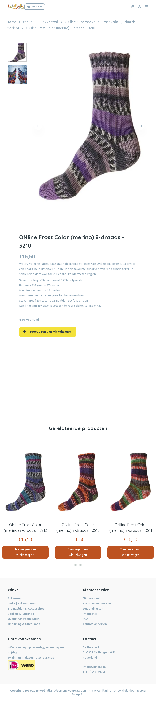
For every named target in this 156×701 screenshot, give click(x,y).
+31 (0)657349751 (94, 672)
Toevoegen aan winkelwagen (51, 331)
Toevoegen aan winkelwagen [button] (25, 552)
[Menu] (146, 6)
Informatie (90, 613)
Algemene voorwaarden (70, 690)
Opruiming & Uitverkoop (24, 624)
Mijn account (91, 598)
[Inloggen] (139, 6)
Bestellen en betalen (97, 603)
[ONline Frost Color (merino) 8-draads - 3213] (78, 481)
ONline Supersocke (80, 22)
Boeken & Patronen (21, 613)
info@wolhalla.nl (94, 667)
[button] (75, 565)
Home (11, 22)
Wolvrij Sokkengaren (22, 603)
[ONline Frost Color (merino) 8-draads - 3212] (25, 481)
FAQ (85, 619)
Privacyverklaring (100, 690)
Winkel (28, 22)
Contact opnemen (95, 624)
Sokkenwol (49, 22)
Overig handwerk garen (24, 619)
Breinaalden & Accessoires (26, 608)
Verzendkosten (93, 608)
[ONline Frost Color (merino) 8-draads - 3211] (130, 481)
